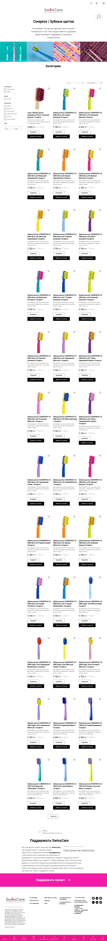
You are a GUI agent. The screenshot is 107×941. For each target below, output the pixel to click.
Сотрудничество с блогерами (65, 898)
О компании (33, 897)
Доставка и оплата (51, 897)
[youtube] (100, 903)
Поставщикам (34, 903)
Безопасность (34, 900)
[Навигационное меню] (104, 3)
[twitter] (93, 903)
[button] (91, 3)
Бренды (47, 900)
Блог (46, 903)
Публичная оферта (10, 927)
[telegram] (97, 899)
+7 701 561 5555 (79, 897)
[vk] (97, 903)
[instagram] (93, 899)
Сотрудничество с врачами (65, 902)
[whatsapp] (100, 899)
